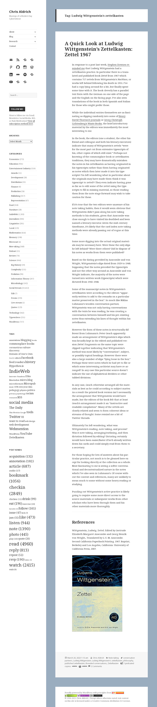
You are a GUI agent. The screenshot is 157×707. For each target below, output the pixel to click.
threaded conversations (96, 663)
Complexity (16, 269)
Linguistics (14, 223)
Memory (13, 237)
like (27, 517)
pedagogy (14, 390)
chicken (15, 499)
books (34, 340)
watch (22, 565)
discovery (14, 350)
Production (16, 191)
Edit (13, 293)
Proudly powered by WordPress (79, 692)
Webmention (19, 429)
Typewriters (14, 317)
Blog (11, 36)
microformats (16, 383)
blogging (26, 340)
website (74, 666)
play (13, 538)
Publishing (15, 196)
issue (15, 512)
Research (13, 41)
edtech (18, 358)
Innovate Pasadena (17, 376)
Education (13, 164)
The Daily (16, 407)
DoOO (11, 358)
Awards (14, 173)
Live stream (16, 302)
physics (23, 390)
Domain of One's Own (21, 353)
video (28, 560)
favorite (13, 509)
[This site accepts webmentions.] (83, 695)
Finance (14, 186)
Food (11, 205)
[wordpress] (79, 666)
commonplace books (21, 343)
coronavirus (15, 347)
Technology (14, 312)
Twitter (15, 416)
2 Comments (96, 666)
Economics (14, 159)
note (19, 528)
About (11, 32)
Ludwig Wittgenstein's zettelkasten (107, 660)
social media (21, 402)
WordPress (14, 322)
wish (13, 569)
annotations (14, 340)
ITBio (28, 376)
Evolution (15, 274)
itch (25, 513)
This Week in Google (17, 412)
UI (22, 417)
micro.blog (26, 380)
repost (16, 555)
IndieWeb (13, 214)
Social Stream (15, 288)
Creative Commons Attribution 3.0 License (111, 701)
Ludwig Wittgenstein (82, 660)
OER (16, 386)
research (13, 397)
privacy (12, 393)
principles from (104, 692)
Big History (16, 265)
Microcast (13, 242)
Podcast (12, 251)
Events (14, 298)
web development (19, 424)
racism (30, 393)
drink (29, 499)
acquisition (21, 456)
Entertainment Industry (20, 168)
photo (18, 534)
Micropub (30, 383)
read (21, 544)
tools (30, 412)
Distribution (16, 182)
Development (17, 177)
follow (27, 508)
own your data (25, 386)
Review (12, 255)
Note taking (14, 246)
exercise (29, 504)
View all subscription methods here (22, 122)
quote (24, 538)
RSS (19, 397)
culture (26, 347)
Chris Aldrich (20, 11)
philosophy (128, 660)
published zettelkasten (75, 663)
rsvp (16, 559)
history (30, 362)
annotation (21, 461)
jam (14, 517)
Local (11, 228)
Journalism (14, 219)
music (11, 387)
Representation (18, 200)
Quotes (14, 307)
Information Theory (20, 278)
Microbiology (17, 283)
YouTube (26, 433)
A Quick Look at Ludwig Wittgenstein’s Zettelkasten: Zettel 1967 (98, 49)
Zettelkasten (16, 437)
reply (19, 550)
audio (14, 470)
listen (19, 522)
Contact (12, 46)
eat (15, 503)
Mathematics (15, 232)
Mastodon (14, 380)
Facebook (27, 357)
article (20, 466)
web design (30, 421)
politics (31, 390)
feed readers (17, 362)
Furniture (13, 209)
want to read (17, 421)
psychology (20, 394)
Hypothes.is (16, 366)
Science (12, 260)
